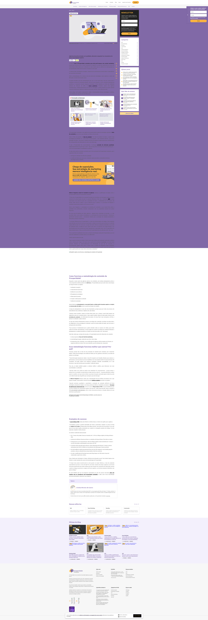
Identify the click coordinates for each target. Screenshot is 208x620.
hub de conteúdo (87, 136)
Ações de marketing (123, 616)
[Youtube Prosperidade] (72, 601)
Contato (135, 2)
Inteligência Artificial (124, 52)
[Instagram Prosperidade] (74, 600)
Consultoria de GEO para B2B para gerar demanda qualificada (129, 101)
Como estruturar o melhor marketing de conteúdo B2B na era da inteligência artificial (130, 78)
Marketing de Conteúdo (102, 6)
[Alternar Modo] (77, 60)
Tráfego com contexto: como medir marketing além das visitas (129, 75)
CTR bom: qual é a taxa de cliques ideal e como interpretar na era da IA (130, 108)
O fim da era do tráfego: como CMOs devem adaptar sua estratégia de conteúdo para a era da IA (102, 593)
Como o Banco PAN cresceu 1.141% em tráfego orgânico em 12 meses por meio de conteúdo (117, 572)
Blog (116, 2)
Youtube (127, 594)
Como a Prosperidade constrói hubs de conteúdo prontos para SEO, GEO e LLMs (102, 596)
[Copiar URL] (116, 78)
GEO (122, 48)
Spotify (127, 595)
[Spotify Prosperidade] (79, 601)
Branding (75, 6)
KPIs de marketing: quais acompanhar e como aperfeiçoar (130, 105)
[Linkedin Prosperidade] (76, 601)
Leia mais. (108, 495)
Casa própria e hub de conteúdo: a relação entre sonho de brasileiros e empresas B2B (102, 600)
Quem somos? (98, 571)
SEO (129, 6)
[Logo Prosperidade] (74, 2)
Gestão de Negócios (83, 6)
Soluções (111, 2)
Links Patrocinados (92, 6)
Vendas (133, 6)
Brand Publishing (124, 43)
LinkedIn (127, 591)
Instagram (127, 592)
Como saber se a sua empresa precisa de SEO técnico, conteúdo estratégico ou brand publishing (130, 81)
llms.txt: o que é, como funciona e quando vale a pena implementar (129, 94)
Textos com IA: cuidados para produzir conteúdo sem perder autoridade (130, 73)
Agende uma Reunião (126, 2)
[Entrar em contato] (70, 601)
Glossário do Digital (124, 63)
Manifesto (98, 573)
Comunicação (123, 46)
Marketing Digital (112, 6)
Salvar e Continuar (137, 615)
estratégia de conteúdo (74, 317)
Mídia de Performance (122, 6)
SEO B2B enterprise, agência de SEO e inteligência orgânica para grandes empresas (130, 84)
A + (70, 60)
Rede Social (123, 59)
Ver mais (112, 597)
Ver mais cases (113, 577)
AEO (122, 42)
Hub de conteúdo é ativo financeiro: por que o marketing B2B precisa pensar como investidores (102, 603)
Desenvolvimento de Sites (130, 577)
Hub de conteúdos (99, 574)
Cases (119, 2)
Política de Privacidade (194, 18)
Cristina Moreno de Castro (73, 43)
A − (73, 60)
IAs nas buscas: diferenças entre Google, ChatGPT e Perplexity (129, 98)
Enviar (198, 20)
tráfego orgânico (96, 380)
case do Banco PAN (74, 421)
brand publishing (93, 85)
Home (107, 2)
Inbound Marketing (129, 576)
